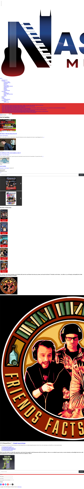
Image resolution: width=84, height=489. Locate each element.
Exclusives (3, 80)
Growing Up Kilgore (7, 82)
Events (3, 97)
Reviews (3, 96)
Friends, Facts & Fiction (19, 444)
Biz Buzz (5, 92)
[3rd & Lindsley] (4, 164)
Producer (5, 88)
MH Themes (20, 487)
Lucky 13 (5, 84)
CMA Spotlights (6, 93)
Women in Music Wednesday (8, 86)
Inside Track (6, 83)
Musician (5, 87)
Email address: (2, 480)
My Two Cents (6, 85)
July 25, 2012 (2, 155)
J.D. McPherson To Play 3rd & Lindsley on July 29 (10, 153)
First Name (1, 477)
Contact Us (3, 98)
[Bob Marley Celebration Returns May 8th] (8, 131)
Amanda (6, 136)
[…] (42, 157)
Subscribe (81, 175)
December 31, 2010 (3, 168)
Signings (5, 95)
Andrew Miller (6, 155)
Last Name (1, 479)
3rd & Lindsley (3, 167)
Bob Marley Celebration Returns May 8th (8, 134)
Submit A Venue (6, 101)
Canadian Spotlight (7, 90)
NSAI (5, 94)
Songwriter (5, 89)
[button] (7, 447)
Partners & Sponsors (7, 99)
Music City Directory (5, 100)
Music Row (4, 91)
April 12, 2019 (2, 136)
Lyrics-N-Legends (6, 81)
